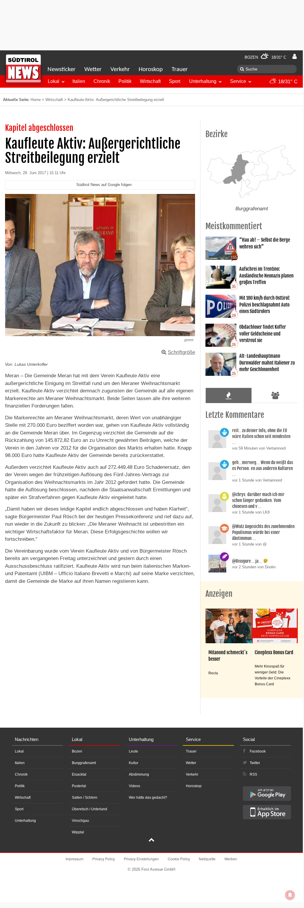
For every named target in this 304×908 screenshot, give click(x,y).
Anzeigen (218, 594)
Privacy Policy (103, 858)
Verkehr (120, 69)
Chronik (102, 81)
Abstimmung (139, 774)
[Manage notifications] (290, 895)
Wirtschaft (150, 81)
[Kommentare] (228, 395)
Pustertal (79, 786)
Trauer (180, 69)
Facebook (258, 751)
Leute (133, 751)
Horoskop (151, 69)
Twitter (255, 763)
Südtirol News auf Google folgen (104, 184)
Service (238, 81)
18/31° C (287, 81)
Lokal (53, 81)
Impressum (74, 858)
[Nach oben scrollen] (151, 840)
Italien (78, 81)
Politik (125, 81)
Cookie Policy (179, 858)
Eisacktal (79, 774)
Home (36, 99)
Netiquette (207, 858)
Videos (134, 786)
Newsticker (61, 69)
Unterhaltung (202, 81)
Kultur (133, 763)
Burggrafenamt (84, 763)
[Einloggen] (294, 56)
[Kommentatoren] (275, 395)
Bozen (77, 751)
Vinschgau (80, 821)
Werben (230, 858)
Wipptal (78, 832)
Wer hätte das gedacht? (148, 797)
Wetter (93, 69)
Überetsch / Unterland (89, 809)
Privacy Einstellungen (141, 858)
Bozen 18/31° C (265, 57)
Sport (174, 81)
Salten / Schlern (84, 797)
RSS (253, 774)
